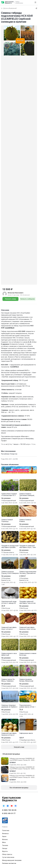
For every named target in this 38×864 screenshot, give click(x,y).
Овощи (4, 848)
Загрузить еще (19, 747)
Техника (5, 845)
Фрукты (5, 851)
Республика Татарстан (9, 454)
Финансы (5, 833)
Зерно (4, 836)
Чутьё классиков (8, 857)
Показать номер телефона (10, 299)
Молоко (5, 839)
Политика (5, 830)
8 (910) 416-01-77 (8, 813)
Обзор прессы (7, 854)
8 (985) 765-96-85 (9, 810)
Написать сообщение (27, 299)
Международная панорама (11, 860)
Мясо (4, 842)
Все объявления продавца (19, 787)
